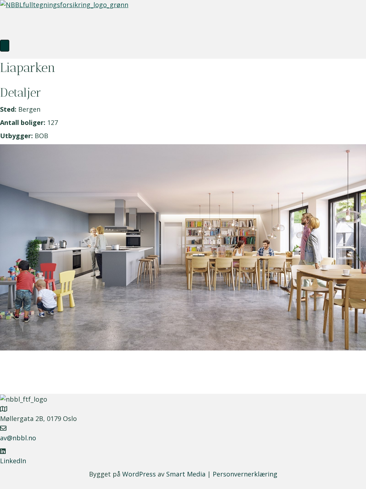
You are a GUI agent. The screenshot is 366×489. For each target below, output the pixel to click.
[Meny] (4, 46)
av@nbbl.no (18, 438)
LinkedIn (13, 460)
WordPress (139, 474)
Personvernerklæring (245, 474)
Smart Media (186, 474)
